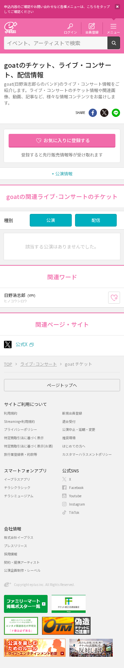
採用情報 (10, 553)
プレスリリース (15, 545)
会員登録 (92, 32)
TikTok (74, 512)
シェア (93, 113)
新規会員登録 (72, 413)
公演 (50, 220)
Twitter (104, 113)
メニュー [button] (113, 32)
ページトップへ (62, 385)
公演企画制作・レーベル (22, 570)
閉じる (117, 6)
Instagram (77, 504)
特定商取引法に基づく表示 (24, 437)
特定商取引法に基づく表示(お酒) (28, 445)
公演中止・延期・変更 (78, 429)
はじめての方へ (73, 445)
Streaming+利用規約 (19, 421)
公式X (21, 344)
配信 (96, 220)
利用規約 (10, 413)
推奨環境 (68, 437)
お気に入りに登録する (67, 140)
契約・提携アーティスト (22, 562)
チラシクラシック (17, 487)
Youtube (75, 495)
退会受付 (68, 421)
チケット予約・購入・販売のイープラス (10, 27)
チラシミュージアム (18, 495)
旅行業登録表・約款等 (20, 454)
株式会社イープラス (18, 537)
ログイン (70, 32)
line (116, 113)
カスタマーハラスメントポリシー (87, 454)
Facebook (76, 487)
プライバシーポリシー (20, 429)
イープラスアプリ (17, 479)
